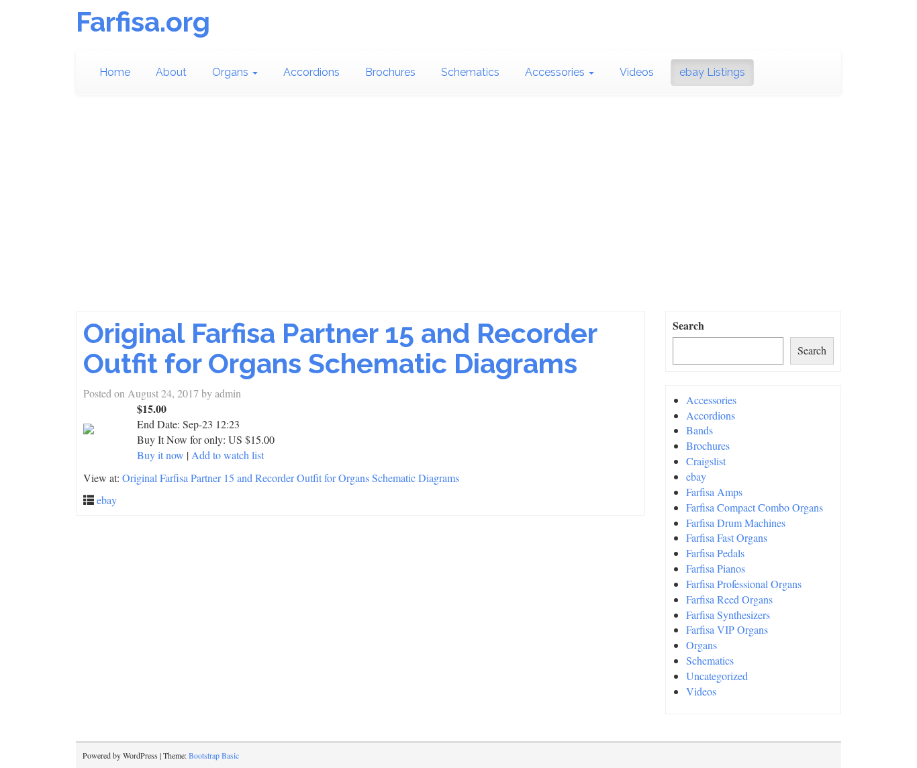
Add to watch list (227, 455)
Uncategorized (717, 676)
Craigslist (706, 461)
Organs (231, 72)
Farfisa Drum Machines (735, 523)
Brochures (390, 72)
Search (688, 325)
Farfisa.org (143, 21)
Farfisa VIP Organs (727, 629)
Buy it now (160, 455)
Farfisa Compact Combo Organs (754, 507)
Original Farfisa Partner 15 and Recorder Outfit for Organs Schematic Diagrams (340, 348)
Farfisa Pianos (715, 568)
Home (114, 72)
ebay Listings (712, 72)
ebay (107, 500)
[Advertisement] (458, 210)
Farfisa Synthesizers (728, 615)
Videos (637, 72)
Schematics (470, 72)
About (171, 72)
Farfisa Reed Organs (729, 599)
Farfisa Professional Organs (744, 584)
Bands (699, 430)
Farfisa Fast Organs (726, 537)
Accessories (556, 72)
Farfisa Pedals (715, 553)
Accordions (311, 72)
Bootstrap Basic (214, 755)
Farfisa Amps (714, 492)
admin (228, 393)
